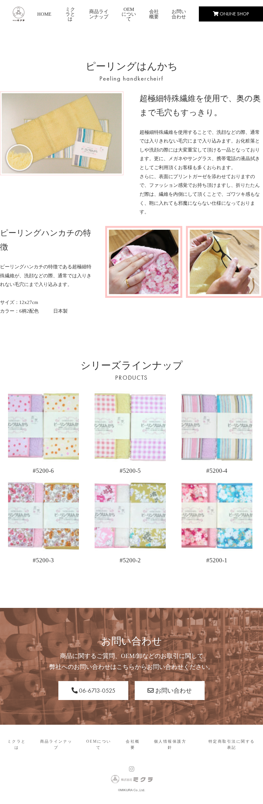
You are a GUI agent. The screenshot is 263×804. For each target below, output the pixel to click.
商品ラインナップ (98, 14)
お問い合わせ (179, 14)
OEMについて (129, 14)
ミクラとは (70, 14)
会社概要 (154, 14)
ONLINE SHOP (233, 14)
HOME (44, 14)
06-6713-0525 (96, 691)
